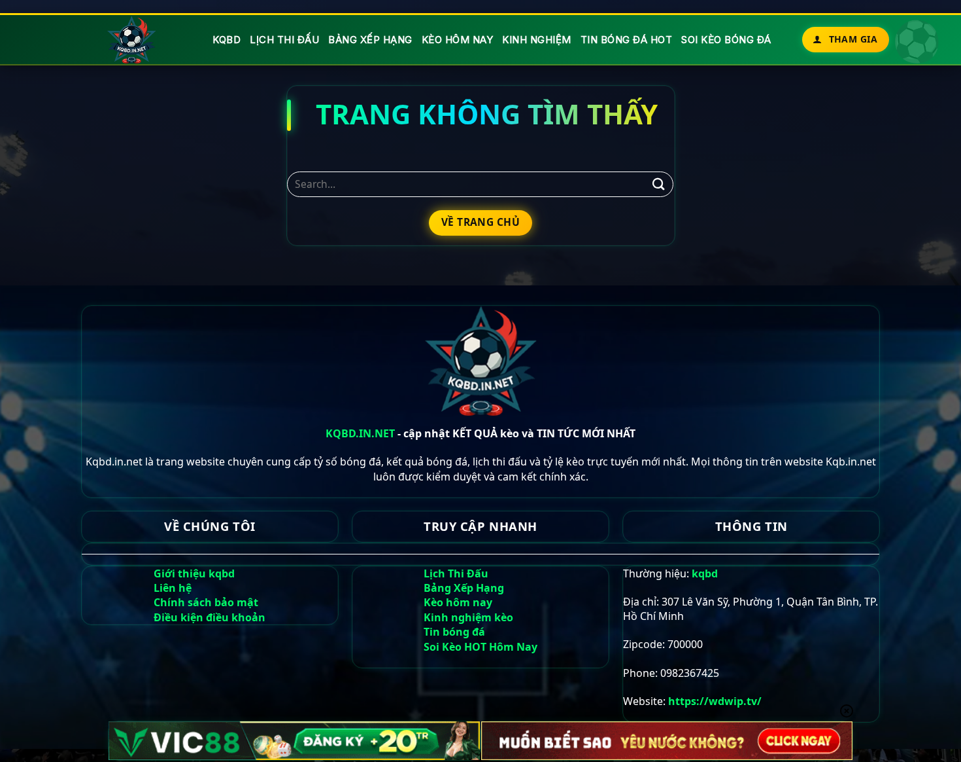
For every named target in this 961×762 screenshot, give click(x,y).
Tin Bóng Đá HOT (627, 39)
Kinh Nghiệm (536, 39)
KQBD (226, 39)
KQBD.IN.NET (360, 433)
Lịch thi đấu (284, 39)
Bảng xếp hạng (370, 39)
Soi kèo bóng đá (726, 39)
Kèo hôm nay (458, 39)
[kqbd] (132, 40)
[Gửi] (658, 184)
